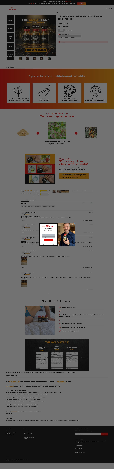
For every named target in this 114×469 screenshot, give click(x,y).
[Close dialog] (73, 223)
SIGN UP (49, 240)
